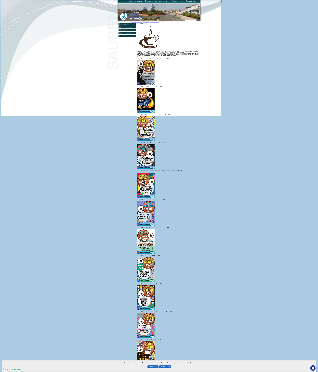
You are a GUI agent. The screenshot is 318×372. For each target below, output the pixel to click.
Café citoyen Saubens (154, 22)
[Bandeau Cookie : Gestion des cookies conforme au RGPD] (12, 370)
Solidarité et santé (191, 1)
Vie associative (163, 1)
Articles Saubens (146, 22)
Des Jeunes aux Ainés (151, 1)
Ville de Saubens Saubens (136, 22)
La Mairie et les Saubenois (135, 1)
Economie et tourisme (177, 1)
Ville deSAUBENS (136, 16)
